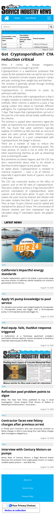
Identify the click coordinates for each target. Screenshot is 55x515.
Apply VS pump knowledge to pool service (26, 301)
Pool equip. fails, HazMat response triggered (26, 330)
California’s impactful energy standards (22, 272)
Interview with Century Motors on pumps (26, 451)
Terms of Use (27, 488)
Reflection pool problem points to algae (25, 393)
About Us (27, 480)
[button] (51, 26)
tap (49, 18)
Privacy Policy (27, 496)
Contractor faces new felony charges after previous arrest (22, 422)
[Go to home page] (6, 18)
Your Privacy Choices (24, 505)
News (17, 18)
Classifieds (30, 18)
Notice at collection (15, 510)
